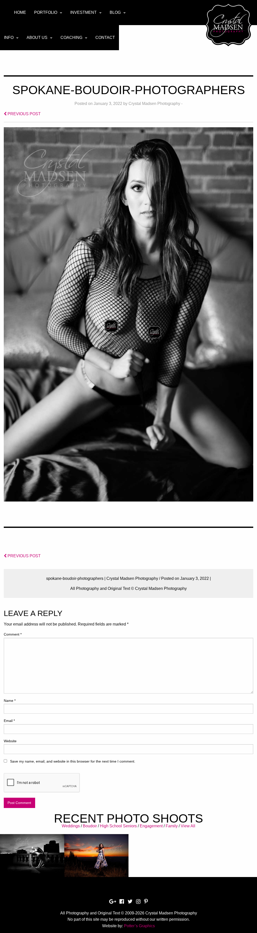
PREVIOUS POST (24, 114)
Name (10, 701)
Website (10, 741)
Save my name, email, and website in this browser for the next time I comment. (72, 761)
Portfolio (45, 12)
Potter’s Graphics (139, 926)
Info (9, 37)
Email (9, 721)
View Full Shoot (32, 860)
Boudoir (90, 826)
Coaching (71, 37)
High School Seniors (118, 826)
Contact (105, 37)
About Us (37, 37)
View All (188, 826)
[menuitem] (20, 12)
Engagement (151, 826)
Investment (83, 12)
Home (20, 12)
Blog (115, 12)
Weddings (71, 826)
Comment (13, 634)
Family (172, 826)
